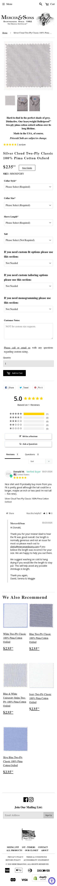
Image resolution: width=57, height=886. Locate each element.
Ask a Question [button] (30, 444)
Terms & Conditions (36, 857)
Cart (52, 4)
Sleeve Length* (11, 216)
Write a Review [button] (30, 436)
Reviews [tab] (10, 454)
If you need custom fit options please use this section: (28, 254)
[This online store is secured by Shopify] (40, 880)
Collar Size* (10, 198)
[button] (45, 513)
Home (4, 32)
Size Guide (27, 167)
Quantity (7, 357)
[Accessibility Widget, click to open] (51, 880)
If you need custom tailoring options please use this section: (26, 277)
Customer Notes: (12, 320)
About (44, 850)
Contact (43, 847)
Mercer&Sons (19, 864)
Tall (6, 234)
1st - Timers (28, 847)
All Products (14, 850)
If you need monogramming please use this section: (27, 300)
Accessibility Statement (36, 860)
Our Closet (31, 850)
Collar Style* (10, 180)
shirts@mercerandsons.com (24, 546)
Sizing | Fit (13, 847)
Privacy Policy (15, 857)
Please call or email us (17, 347)
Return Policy (13, 860)
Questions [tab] (30, 454)
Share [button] (11, 513)
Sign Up (48, 815)
